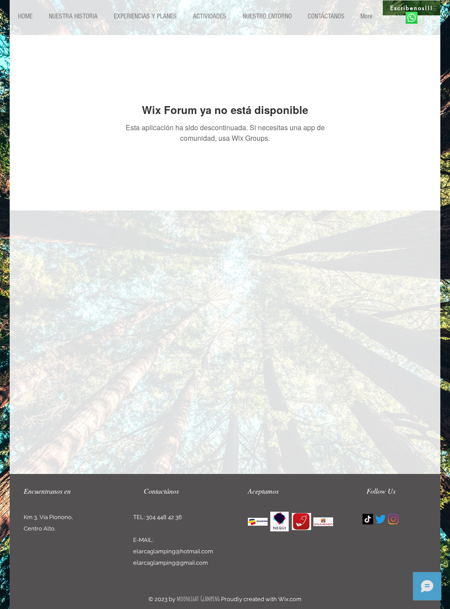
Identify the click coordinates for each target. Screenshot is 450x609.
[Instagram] (393, 519)
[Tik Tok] (368, 519)
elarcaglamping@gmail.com (170, 562)
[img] (258, 521)
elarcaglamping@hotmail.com (173, 551)
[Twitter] (380, 519)
